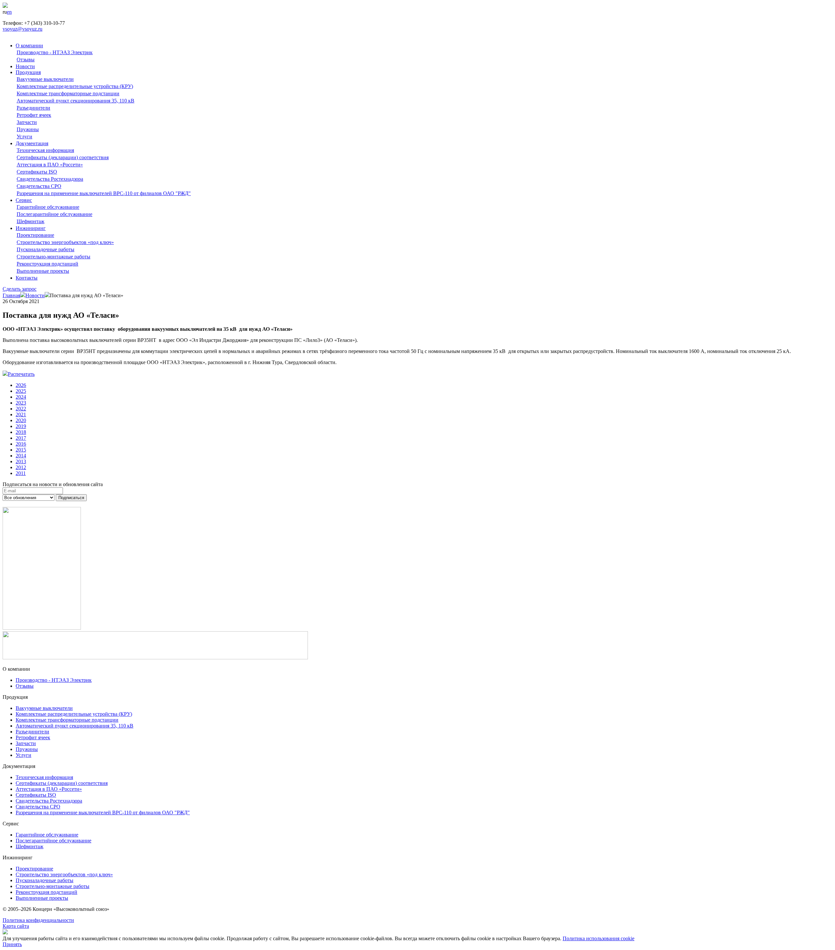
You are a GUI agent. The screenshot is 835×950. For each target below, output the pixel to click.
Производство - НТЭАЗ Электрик (55, 52)
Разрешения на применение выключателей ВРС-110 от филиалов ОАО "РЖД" (104, 193)
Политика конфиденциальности (38, 920)
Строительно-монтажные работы (53, 256)
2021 (21, 414)
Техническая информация (45, 150)
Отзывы (26, 59)
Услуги (24, 136)
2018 (21, 432)
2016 (21, 444)
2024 (21, 397)
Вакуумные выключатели (45, 79)
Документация (32, 143)
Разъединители (33, 108)
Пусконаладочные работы (45, 249)
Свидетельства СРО (39, 186)
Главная (11, 295)
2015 (21, 449)
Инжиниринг (31, 228)
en (9, 12)
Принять (12, 944)
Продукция (28, 72)
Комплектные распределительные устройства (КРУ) (75, 86)
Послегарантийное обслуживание (54, 214)
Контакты (27, 278)
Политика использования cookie (598, 938)
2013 (21, 461)
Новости (25, 66)
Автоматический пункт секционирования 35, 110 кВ (75, 100)
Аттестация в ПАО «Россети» (50, 164)
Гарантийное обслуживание (48, 207)
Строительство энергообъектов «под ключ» (65, 242)
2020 (21, 420)
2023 (21, 403)
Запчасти (27, 122)
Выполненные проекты (43, 271)
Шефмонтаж (30, 221)
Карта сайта (16, 926)
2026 (21, 385)
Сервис (24, 200)
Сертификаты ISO (37, 172)
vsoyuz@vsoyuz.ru (22, 29)
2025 (21, 391)
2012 (21, 467)
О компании (29, 45)
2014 (21, 455)
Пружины (28, 129)
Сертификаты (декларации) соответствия (63, 157)
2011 (21, 473)
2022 (21, 408)
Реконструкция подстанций (47, 264)
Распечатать (21, 374)
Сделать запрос (20, 289)
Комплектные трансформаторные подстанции (68, 93)
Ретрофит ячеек (34, 115)
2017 (21, 438)
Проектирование (35, 235)
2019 (21, 426)
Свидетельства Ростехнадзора (50, 179)
